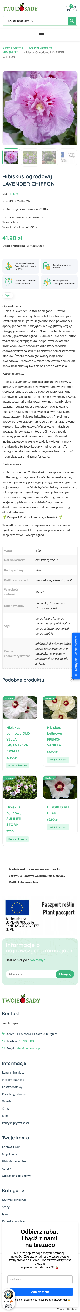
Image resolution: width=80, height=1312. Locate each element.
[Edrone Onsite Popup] (40, 656)
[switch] (8, 1306)
